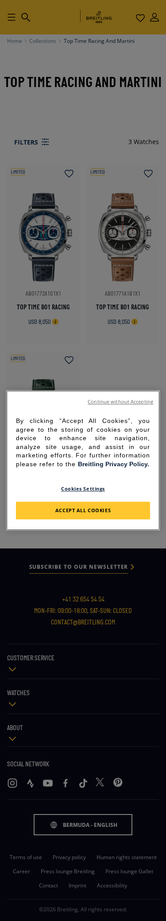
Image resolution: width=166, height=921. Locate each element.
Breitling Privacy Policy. (113, 464)
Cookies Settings (83, 488)
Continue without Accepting (120, 402)
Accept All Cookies (83, 510)
